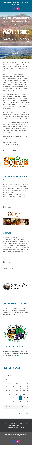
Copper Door (7, 232)
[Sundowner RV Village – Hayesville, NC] (16, 161)
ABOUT (22, 423)
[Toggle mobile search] (25, 41)
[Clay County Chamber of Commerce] (16, 286)
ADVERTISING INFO (14, 425)
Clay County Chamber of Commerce (15, 303)
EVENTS (13, 423)
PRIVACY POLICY (16, 437)
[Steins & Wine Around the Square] (16, 333)
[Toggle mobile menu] (28, 41)
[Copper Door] (16, 218)
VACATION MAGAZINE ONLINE (16, 427)
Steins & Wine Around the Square (14, 346)
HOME (5, 423)
